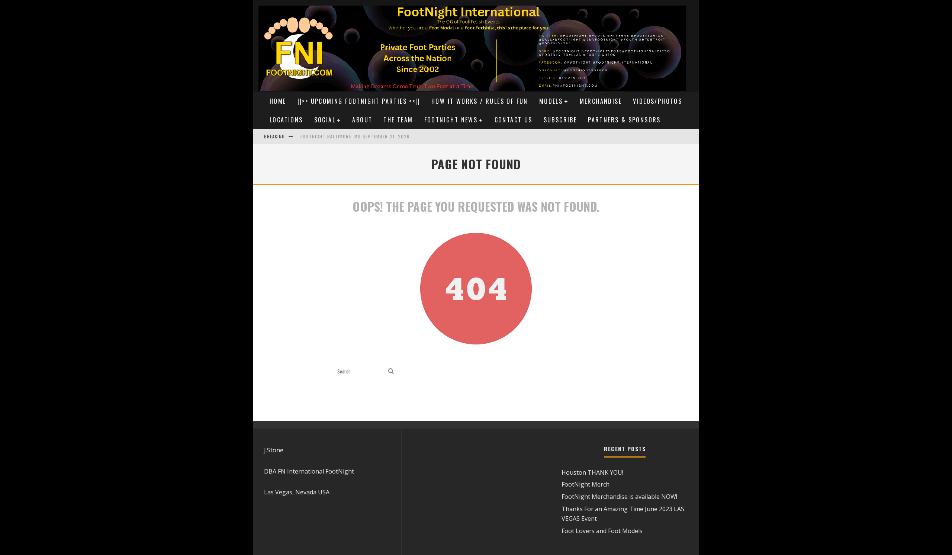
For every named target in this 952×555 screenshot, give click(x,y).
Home (278, 101)
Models (551, 101)
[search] (391, 371)
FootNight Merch (586, 484)
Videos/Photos (657, 101)
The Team (398, 119)
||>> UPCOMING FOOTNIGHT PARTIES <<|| (359, 101)
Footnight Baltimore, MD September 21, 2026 (354, 136)
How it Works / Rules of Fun (479, 101)
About (362, 119)
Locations (286, 119)
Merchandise (601, 101)
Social (324, 119)
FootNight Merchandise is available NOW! (619, 497)
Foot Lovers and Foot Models (602, 531)
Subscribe (560, 119)
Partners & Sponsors (624, 119)
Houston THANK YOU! (592, 472)
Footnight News (451, 119)
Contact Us (514, 119)
